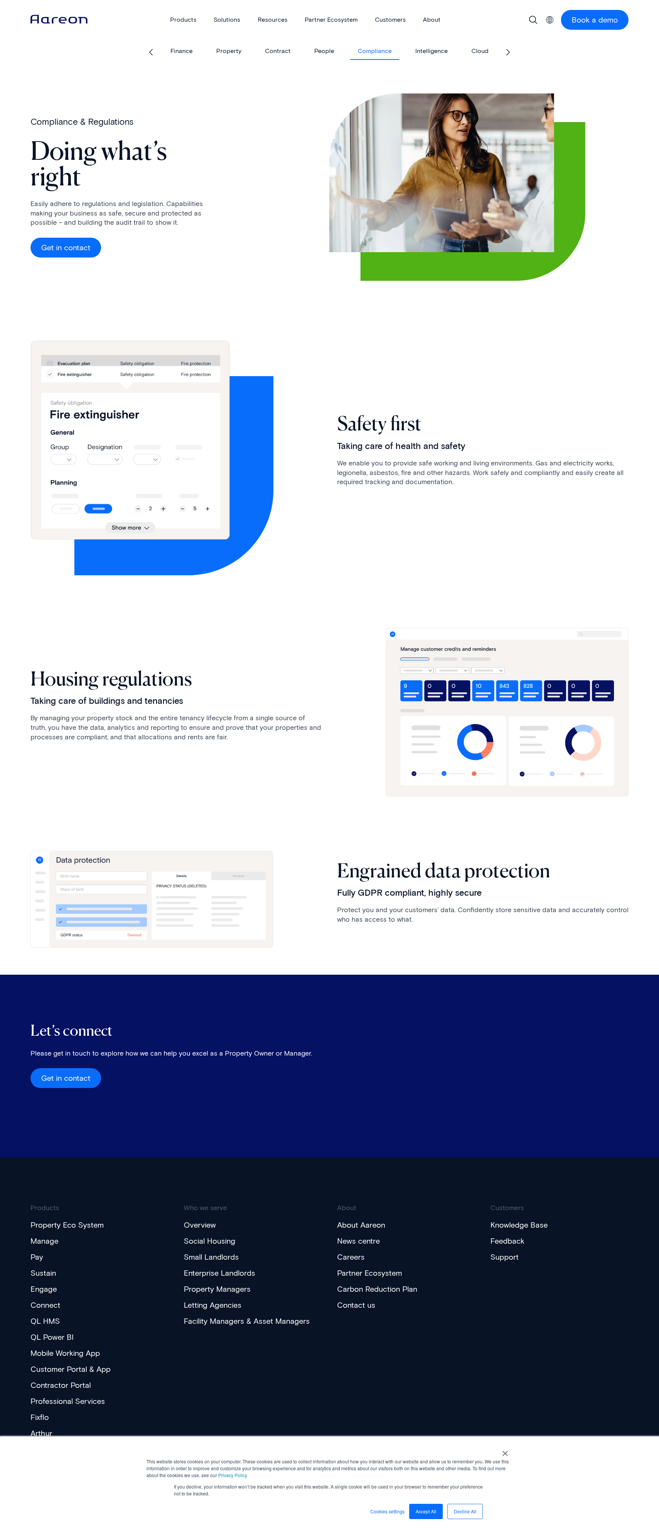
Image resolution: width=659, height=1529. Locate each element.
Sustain (43, 1273)
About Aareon (361, 1225)
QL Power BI (52, 1337)
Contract (278, 51)
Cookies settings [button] (387, 1511)
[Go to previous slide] (151, 52)
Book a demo (595, 19)
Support (504, 1257)
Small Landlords (211, 1257)
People (324, 51)
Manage (44, 1241)
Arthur (41, 1433)
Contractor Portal (61, 1385)
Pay (37, 1257)
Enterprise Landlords (219, 1273)
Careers (351, 1257)
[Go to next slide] (508, 52)
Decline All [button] (465, 1511)
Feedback (507, 1241)
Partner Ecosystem (369, 1273)
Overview (200, 1225)
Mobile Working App (65, 1353)
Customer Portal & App (71, 1369)
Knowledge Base (519, 1225)
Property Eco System (67, 1225)
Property (228, 51)
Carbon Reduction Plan (377, 1289)
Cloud (480, 51)
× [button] (505, 1450)
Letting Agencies (212, 1305)
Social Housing (209, 1241)
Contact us (356, 1305)
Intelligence (431, 51)
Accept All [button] (426, 1511)
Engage (44, 1289)
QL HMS (45, 1321)
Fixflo (40, 1417)
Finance (181, 51)
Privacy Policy (232, 1475)
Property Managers (217, 1289)
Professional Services (68, 1401)
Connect (45, 1305)
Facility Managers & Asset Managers (247, 1321)
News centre (358, 1241)
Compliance (375, 51)
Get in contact (65, 247)
